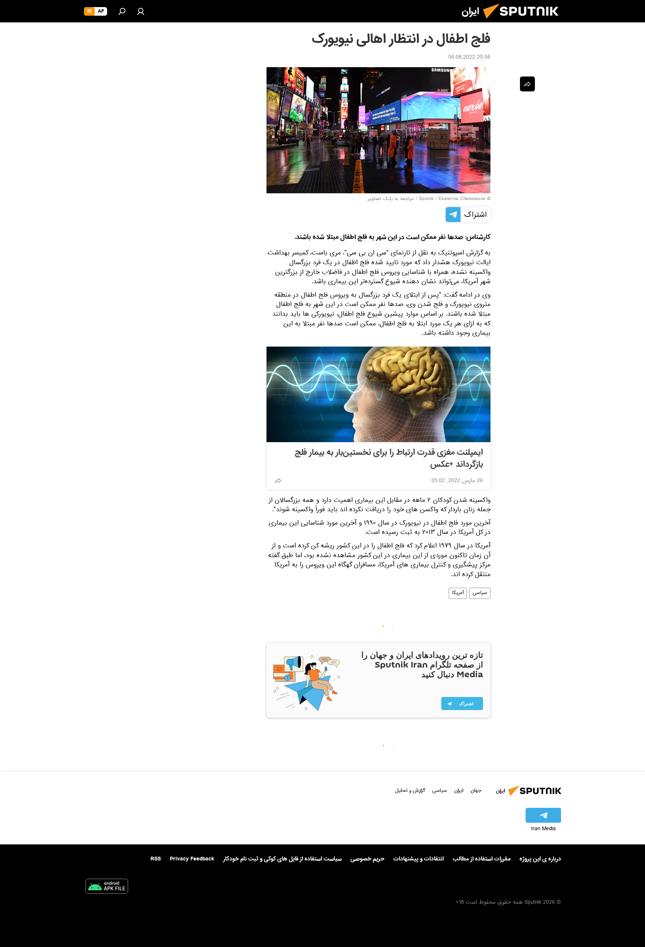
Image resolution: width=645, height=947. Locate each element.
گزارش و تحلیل (410, 790)
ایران (458, 790)
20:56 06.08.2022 (469, 58)
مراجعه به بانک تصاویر (391, 199)
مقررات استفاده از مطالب (482, 859)
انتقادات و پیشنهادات (418, 859)
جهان (476, 790)
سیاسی (480, 593)
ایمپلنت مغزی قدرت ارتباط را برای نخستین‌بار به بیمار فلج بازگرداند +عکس (389, 459)
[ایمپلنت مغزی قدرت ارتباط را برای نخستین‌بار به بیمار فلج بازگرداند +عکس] (378, 394)
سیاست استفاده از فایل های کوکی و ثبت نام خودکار (282, 859)
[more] (278, 480)
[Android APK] (106, 888)
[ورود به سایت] (140, 11)
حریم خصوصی (367, 859)
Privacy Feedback (192, 859)
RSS (155, 859)
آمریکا (458, 593)
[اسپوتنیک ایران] (523, 21)
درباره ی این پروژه (540, 859)
